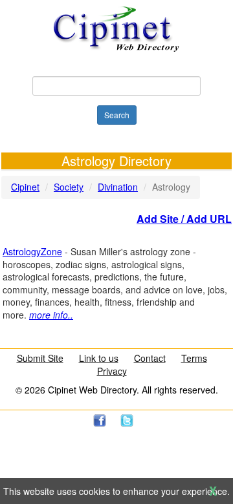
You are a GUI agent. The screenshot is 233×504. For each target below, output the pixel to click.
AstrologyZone (32, 251)
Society (68, 186)
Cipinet (25, 186)
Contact (150, 358)
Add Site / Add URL (184, 218)
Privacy (112, 370)
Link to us (98, 358)
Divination (118, 186)
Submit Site (40, 358)
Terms (194, 358)
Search (116, 114)
